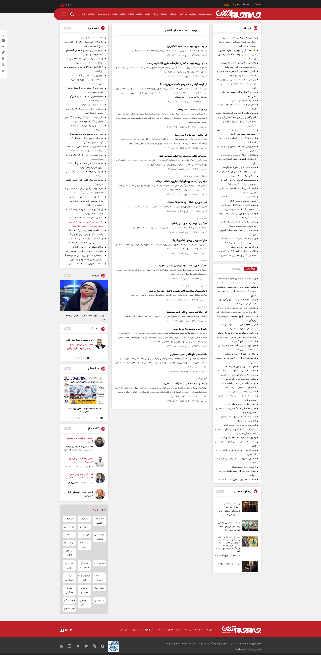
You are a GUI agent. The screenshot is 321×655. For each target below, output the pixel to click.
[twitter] (3, 53)
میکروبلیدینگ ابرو (84, 578)
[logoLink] (238, 14)
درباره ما (198, 630)
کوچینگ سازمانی (84, 590)
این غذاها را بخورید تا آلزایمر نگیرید (191, 135)
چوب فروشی (84, 519)
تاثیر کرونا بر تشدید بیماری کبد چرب (190, 329)
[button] (92, 358)
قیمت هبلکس (69, 590)
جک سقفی (99, 600)
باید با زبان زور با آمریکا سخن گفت (107, 340)
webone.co (99, 563)
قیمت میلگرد (69, 600)
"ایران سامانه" (241, 649)
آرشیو (178, 630)
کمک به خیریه (99, 578)
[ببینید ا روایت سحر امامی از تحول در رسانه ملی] (84, 295)
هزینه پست (84, 535)
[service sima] (236, 5)
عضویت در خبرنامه (164, 630)
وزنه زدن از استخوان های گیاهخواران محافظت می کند (181, 181)
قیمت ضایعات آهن (69, 578)
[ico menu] (64, 14)
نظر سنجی (123, 630)
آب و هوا (149, 630)
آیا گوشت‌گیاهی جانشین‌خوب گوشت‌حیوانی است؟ (183, 85)
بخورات (69, 535)
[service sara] (246, 5)
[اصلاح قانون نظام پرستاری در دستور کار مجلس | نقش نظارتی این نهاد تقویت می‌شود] (99, 444)
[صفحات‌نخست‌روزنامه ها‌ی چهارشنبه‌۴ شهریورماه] (84, 390)
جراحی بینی (69, 527)
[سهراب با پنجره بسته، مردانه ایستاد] (99, 463)
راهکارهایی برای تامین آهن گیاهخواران (188, 354)
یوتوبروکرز (84, 527)
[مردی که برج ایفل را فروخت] (249, 566)
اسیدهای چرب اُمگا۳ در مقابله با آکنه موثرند (187, 203)
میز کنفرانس (69, 608)
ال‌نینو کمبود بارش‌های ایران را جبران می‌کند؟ (78, 494)
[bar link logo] (66, 5)
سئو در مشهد (69, 543)
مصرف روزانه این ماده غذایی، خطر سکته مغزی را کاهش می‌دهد (177, 63)
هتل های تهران (69, 565)
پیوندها (188, 630)
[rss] (3, 71)
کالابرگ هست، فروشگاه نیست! (227, 555)
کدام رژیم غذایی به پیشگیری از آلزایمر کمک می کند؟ (183, 156)
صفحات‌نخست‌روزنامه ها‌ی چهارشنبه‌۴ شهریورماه (84, 410)
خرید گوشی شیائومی (99, 537)
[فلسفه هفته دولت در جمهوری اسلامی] (80, 345)
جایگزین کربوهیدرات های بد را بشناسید (188, 224)
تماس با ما (209, 630)
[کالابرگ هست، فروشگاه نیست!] (249, 546)
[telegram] (3, 47)
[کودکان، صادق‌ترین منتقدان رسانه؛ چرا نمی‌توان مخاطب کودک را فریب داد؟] (249, 526)
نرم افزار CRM (69, 553)
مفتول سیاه (99, 588)
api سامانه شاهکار (99, 521)
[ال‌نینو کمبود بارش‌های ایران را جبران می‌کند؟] (99, 494)
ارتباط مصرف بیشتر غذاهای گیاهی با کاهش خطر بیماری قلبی (178, 291)
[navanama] (257, 5)
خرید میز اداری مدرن (84, 603)
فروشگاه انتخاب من (84, 565)
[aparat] (3, 59)
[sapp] (3, 65)
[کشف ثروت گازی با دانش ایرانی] (99, 479)
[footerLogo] (241, 629)
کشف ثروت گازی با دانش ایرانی (80, 483)
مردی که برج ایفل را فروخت (229, 563)
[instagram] (3, 41)
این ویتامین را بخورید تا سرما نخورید (190, 110)
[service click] (226, 5)
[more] (220, 491)
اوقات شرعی (136, 630)
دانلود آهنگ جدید (84, 545)
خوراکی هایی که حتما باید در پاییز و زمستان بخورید (183, 266)
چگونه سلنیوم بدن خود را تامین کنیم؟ (190, 241)
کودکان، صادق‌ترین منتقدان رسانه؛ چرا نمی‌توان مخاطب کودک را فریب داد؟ (229, 526)
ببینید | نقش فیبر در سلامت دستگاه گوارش (187, 47)
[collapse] (3, 36)
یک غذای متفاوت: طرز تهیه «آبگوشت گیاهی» (185, 384)
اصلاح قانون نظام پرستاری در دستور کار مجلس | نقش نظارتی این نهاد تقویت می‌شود (78, 450)
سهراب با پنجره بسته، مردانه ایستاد (79, 467)
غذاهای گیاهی (173, 30)
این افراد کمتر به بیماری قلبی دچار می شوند (187, 312)
